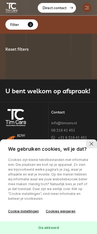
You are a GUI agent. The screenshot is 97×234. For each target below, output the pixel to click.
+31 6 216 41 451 (72, 137)
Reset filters (17, 49)
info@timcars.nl (64, 123)
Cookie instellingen (23, 211)
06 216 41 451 (63, 130)
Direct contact (55, 7)
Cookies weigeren (60, 211)
